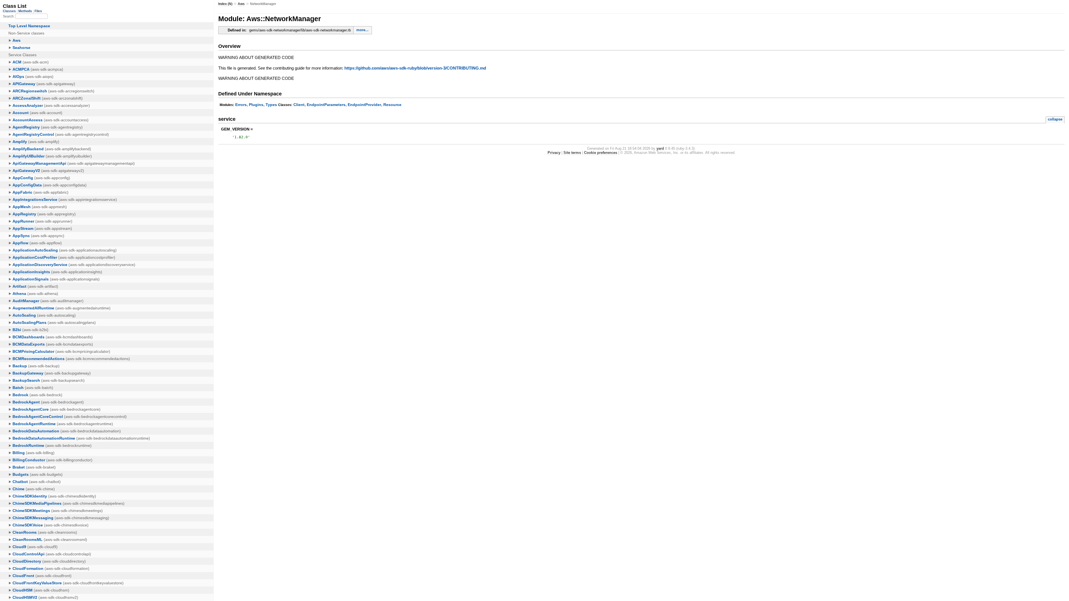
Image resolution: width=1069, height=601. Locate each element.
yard (660, 148)
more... (362, 30)
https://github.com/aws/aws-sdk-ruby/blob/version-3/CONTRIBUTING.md (415, 68)
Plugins (256, 104)
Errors (241, 104)
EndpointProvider (364, 104)
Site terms (572, 153)
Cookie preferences (600, 153)
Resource (392, 104)
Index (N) (225, 4)
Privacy (554, 153)
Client (299, 104)
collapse (1055, 119)
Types (271, 104)
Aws (241, 4)
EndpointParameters (326, 104)
